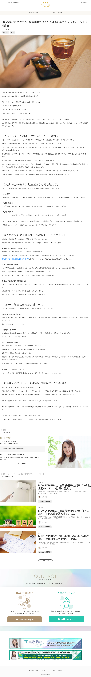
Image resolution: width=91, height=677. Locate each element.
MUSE (44, 12)
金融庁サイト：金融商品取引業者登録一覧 (15, 259)
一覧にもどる (45, 561)
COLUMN (52, 12)
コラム (12, 32)
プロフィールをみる (22, 463)
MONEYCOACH (33, 12)
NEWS (60, 12)
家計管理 (5, 32)
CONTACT (84, 2)
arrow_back (3, 17)
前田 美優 (5, 437)
